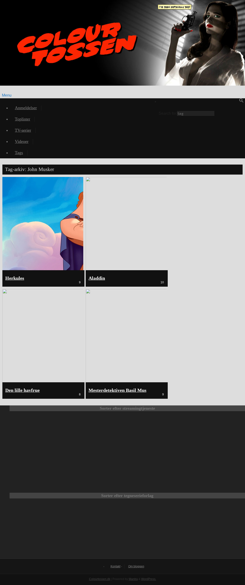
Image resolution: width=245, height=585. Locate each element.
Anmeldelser (26, 107)
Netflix (98, 432)
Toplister (22, 119)
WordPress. (148, 579)
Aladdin (97, 278)
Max (41, 432)
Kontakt (115, 566)
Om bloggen (136, 566)
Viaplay (98, 464)
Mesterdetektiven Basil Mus (117, 390)
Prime (156, 432)
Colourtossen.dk (99, 579)
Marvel (127, 531)
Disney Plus (213, 432)
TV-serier (23, 130)
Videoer (21, 141)
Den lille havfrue (22, 390)
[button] (241, 101)
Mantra (133, 579)
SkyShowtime (156, 464)
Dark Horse (190, 531)
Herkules (14, 278)
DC (64, 531)
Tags (19, 152)
